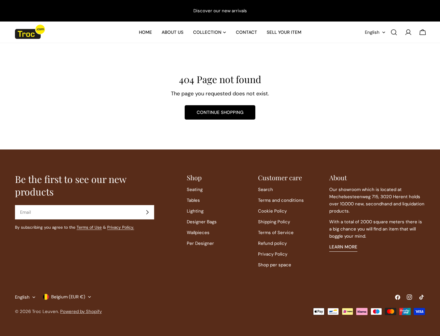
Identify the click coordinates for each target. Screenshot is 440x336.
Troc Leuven (45, 311)
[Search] (394, 32)
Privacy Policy (272, 254)
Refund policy (272, 243)
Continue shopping (220, 112)
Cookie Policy (272, 211)
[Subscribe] (147, 212)
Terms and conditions (281, 200)
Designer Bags (202, 222)
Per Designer (200, 243)
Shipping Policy (274, 222)
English (372, 32)
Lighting (195, 211)
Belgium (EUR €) (68, 297)
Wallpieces (198, 233)
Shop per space (274, 265)
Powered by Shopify (81, 311)
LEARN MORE (343, 247)
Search (265, 190)
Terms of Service (276, 233)
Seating (195, 190)
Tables (193, 200)
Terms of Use (89, 227)
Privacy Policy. (120, 227)
